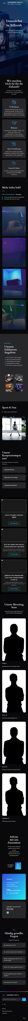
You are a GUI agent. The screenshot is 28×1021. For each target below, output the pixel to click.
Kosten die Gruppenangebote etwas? (13, 967)
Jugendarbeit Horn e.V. (15, 2)
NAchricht (17, 865)
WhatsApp (10, 909)
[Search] (24, 999)
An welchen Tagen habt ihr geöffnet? (13, 952)
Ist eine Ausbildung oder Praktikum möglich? (13, 974)
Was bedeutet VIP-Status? (10, 982)
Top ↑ (24, 1018)
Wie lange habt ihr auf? (10, 945)
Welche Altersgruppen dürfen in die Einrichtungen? (13, 959)
